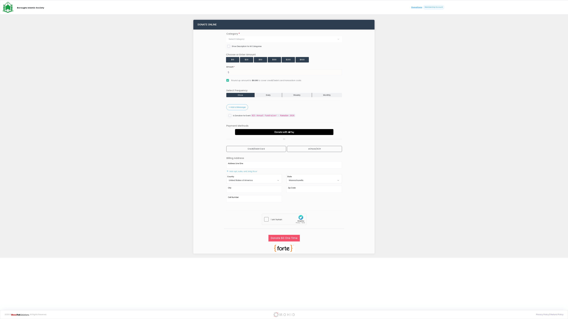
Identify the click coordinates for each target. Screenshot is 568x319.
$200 (288, 59)
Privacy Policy (542, 314)
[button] (284, 39)
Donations (416, 7)
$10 (232, 59)
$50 (260, 59)
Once (240, 95)
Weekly (296, 95)
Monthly (327, 95)
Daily (268, 95)
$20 (246, 59)
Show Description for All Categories (247, 46)
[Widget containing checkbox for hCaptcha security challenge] (284, 219)
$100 (274, 59)
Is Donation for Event (263, 115)
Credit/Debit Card (256, 148)
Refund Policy (557, 314)
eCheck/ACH (314, 148)
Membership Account (434, 7)
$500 (302, 59)
